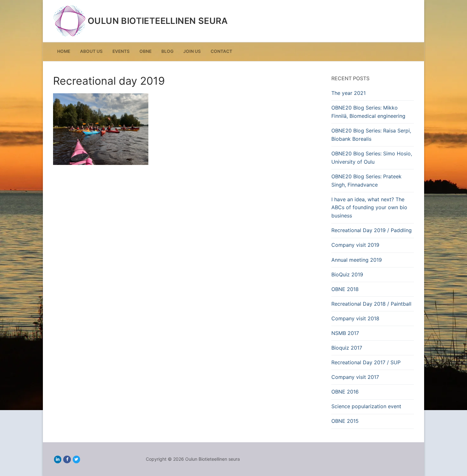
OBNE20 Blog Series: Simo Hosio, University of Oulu (371, 157)
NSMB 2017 (345, 333)
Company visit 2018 (355, 318)
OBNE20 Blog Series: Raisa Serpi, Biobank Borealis (371, 134)
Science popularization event (366, 406)
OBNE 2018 (345, 289)
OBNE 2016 (345, 391)
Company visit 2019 (355, 245)
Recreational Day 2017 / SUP (366, 362)
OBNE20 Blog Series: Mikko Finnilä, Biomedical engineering (368, 111)
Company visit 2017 (355, 377)
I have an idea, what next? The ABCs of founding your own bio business (369, 207)
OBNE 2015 (345, 421)
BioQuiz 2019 (347, 274)
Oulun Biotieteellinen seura (158, 21)
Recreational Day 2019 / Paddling (371, 230)
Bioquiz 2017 (346, 348)
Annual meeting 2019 (356, 260)
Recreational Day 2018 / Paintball (371, 304)
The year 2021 (348, 93)
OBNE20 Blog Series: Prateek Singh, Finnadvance (366, 180)
